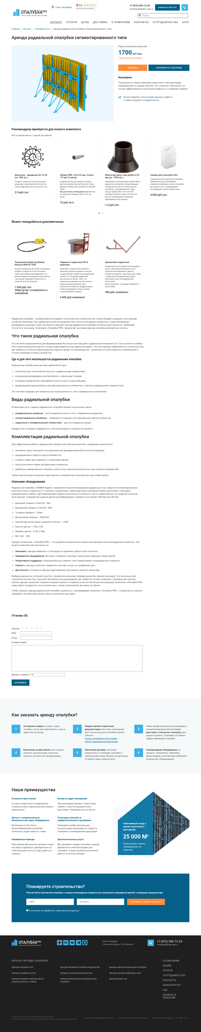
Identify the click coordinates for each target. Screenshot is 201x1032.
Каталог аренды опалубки (30, 960)
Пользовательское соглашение (132, 1018)
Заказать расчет (167, 7)
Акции (167, 965)
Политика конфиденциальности (98, 1018)
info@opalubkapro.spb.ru (141, 9)
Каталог (56, 22)
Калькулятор (172, 985)
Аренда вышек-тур (118, 979)
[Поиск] (140, 15)
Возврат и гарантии (169, 996)
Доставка (100, 22)
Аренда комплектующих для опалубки (127, 967)
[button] (99, 213)
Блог (185, 22)
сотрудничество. (151, 100)
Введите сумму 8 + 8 (22, 674)
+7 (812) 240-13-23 (140, 5)
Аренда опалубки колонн (24, 973)
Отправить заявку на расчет (146, 902)
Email (14, 638)
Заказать (132, 68)
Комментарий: (19, 642)
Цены (85, 22)
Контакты (141, 22)
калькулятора (155, 892)
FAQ (165, 990)
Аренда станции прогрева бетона (76, 973)
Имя (14, 633)
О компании (121, 22)
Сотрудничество (165, 22)
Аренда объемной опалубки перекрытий (79, 967)
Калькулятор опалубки (169, 68)
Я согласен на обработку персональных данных (54, 910)
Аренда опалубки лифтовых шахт (125, 973)
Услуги (71, 22)
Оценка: (16, 628)
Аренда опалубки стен (22, 967)
